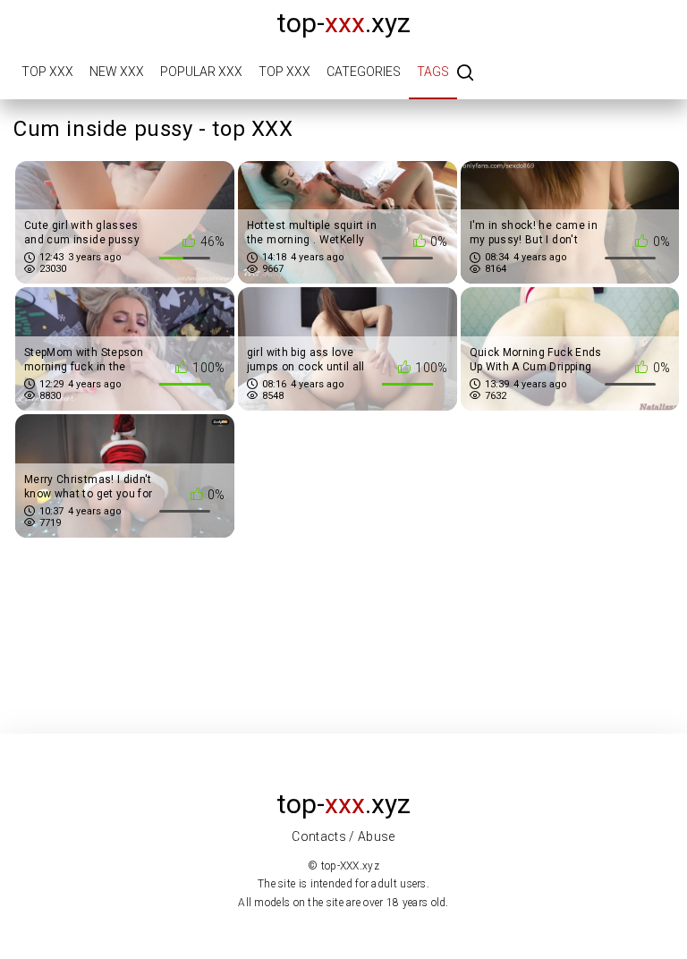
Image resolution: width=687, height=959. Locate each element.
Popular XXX (201, 71)
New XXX (116, 71)
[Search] (465, 73)
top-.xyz (343, 22)
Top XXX (47, 71)
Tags (433, 71)
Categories (364, 71)
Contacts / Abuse (343, 836)
